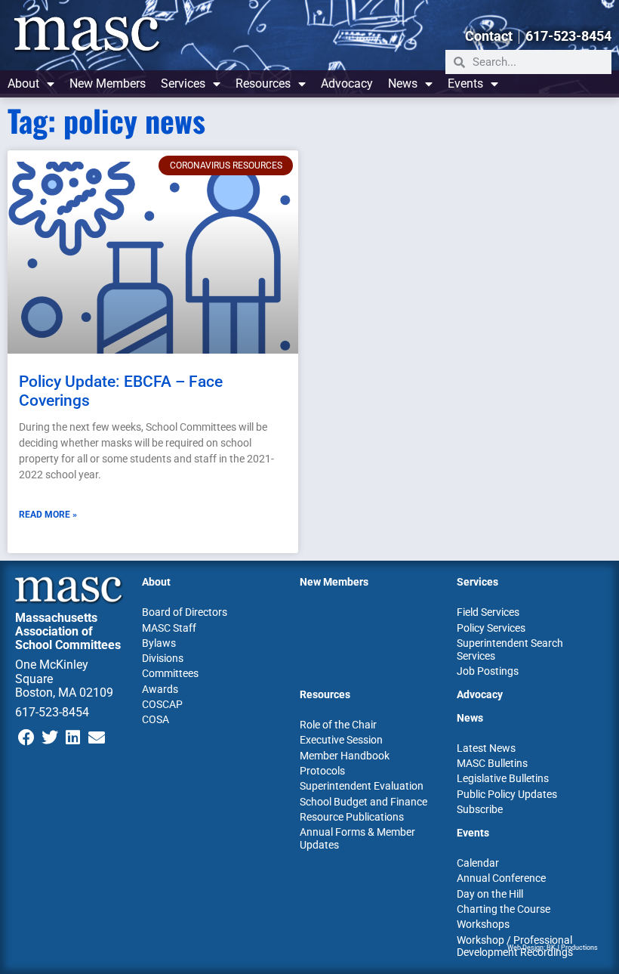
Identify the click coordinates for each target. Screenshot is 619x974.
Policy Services (491, 628)
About (23, 83)
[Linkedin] (73, 737)
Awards (160, 689)
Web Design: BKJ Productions (552, 947)
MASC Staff (169, 628)
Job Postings (488, 671)
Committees (170, 673)
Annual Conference (501, 878)
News (402, 83)
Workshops (483, 924)
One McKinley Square (51, 671)
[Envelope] (96, 737)
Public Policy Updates (507, 794)
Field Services (488, 612)
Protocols (322, 771)
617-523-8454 (52, 712)
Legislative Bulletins (503, 778)
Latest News (486, 748)
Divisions (162, 658)
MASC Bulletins (492, 763)
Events (465, 83)
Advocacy (347, 83)
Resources (263, 83)
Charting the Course (503, 909)
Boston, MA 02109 (64, 692)
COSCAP (162, 704)
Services (183, 83)
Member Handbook (345, 756)
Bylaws (159, 643)
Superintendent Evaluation (361, 786)
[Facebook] (26, 737)
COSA (155, 719)
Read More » (48, 514)
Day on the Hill (490, 894)
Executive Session (341, 740)
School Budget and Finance (363, 802)
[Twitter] (50, 737)
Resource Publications (352, 817)
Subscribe (480, 809)
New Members (107, 83)
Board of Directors (184, 612)
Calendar (478, 863)
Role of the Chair (338, 725)
